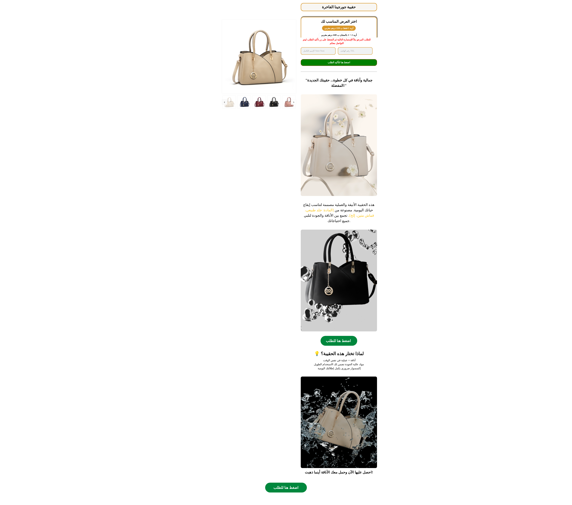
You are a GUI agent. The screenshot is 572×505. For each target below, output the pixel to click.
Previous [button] (224, 102)
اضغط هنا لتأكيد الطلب (339, 62)
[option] (259, 57)
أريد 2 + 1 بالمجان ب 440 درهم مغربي (339, 35)
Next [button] (293, 102)
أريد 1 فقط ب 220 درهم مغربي (338, 28)
